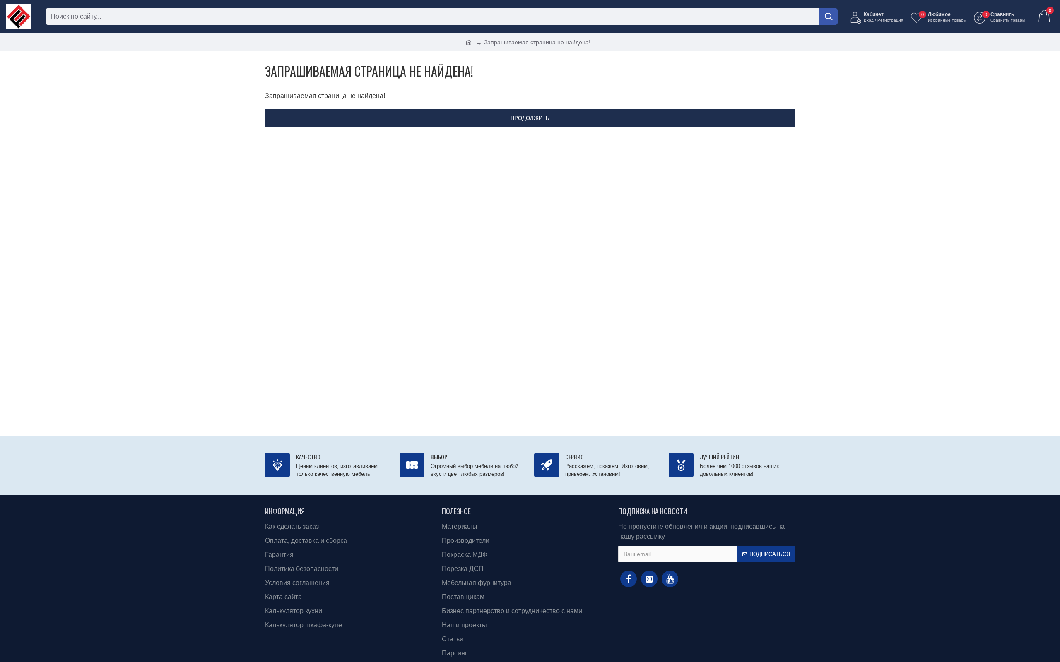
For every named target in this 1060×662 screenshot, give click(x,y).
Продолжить (530, 118)
